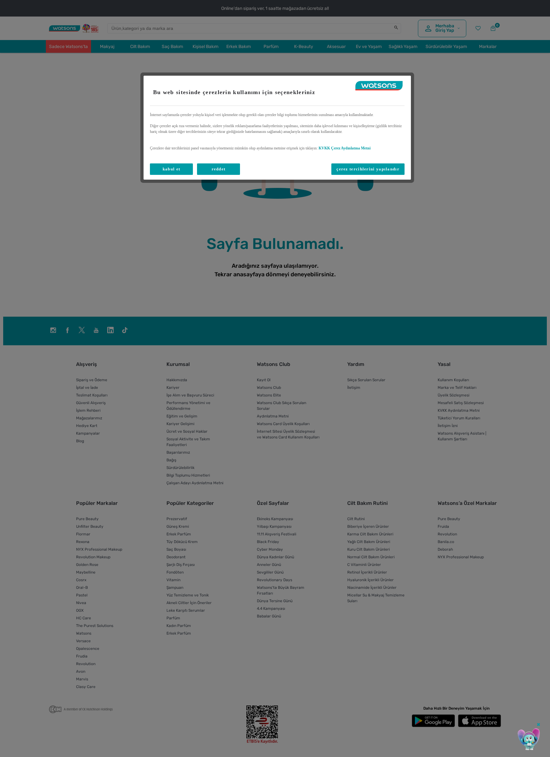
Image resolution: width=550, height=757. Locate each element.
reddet (219, 169)
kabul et (171, 169)
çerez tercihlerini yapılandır (367, 169)
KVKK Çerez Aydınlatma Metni (344, 148)
